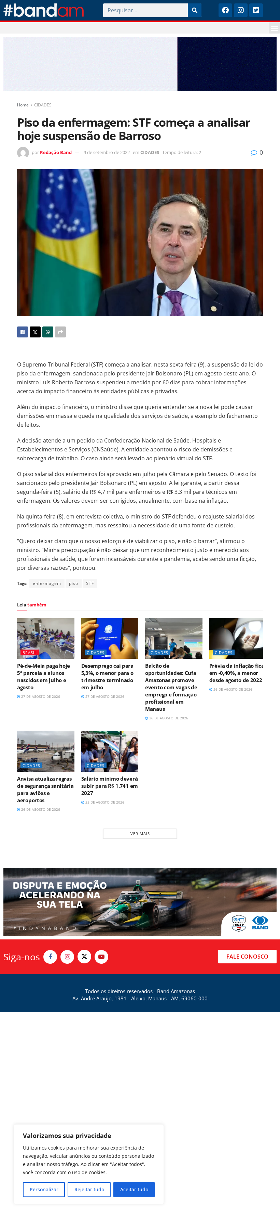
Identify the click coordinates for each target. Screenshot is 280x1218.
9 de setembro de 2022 (107, 152)
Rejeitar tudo (89, 1189)
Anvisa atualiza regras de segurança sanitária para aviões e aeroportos (45, 789)
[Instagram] (241, 10)
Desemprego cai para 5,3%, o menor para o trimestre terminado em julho (107, 676)
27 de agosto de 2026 (40, 696)
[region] (89, 1164)
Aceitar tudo (134, 1189)
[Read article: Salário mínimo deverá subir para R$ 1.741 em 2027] (110, 751)
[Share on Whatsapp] (47, 331)
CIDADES (43, 105)
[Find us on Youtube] (101, 957)
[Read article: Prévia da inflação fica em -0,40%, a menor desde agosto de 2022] (238, 638)
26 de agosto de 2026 (168, 718)
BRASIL (30, 652)
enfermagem (47, 583)
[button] (274, 28)
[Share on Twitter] (35, 331)
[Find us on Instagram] (67, 957)
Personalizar (44, 1189)
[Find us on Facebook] (50, 957)
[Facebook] (225, 10)
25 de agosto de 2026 (104, 802)
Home (23, 105)
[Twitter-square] (256, 10)
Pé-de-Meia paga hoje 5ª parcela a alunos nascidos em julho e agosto (43, 676)
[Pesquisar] (194, 10)
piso (73, 583)
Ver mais (140, 833)
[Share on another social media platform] (60, 331)
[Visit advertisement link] (140, 64)
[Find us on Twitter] (84, 956)
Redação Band (56, 152)
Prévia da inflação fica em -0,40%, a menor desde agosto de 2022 (236, 672)
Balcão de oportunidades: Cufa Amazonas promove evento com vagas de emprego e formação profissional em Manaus (171, 687)
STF (90, 583)
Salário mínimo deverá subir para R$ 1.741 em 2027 (109, 785)
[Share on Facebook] (22, 331)
